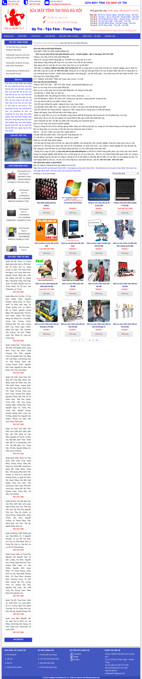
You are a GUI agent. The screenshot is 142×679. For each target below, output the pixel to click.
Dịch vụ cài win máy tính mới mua (72, 244)
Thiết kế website (76, 678)
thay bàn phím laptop (19, 117)
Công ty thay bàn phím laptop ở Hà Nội (125, 204)
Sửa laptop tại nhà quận (76, 168)
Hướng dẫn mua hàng (48, 655)
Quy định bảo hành (47, 663)
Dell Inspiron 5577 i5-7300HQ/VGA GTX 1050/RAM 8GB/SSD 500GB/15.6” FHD (19, 195)
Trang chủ (37, 43)
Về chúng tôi (11, 655)
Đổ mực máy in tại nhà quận (62, 171)
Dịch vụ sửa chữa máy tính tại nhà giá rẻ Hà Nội (47, 325)
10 (97, 340)
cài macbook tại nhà (19, 111)
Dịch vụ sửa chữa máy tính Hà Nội (72, 285)
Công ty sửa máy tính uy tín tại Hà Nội (99, 204)
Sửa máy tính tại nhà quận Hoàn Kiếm (52, 168)
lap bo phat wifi (25, 125)
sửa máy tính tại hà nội (18, 92)
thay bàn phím (18, 120)
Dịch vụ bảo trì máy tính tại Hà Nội (46, 244)
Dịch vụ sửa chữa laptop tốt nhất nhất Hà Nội (47, 285)
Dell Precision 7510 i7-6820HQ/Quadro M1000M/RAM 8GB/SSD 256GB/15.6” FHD (19, 233)
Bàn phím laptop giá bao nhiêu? (46, 204)
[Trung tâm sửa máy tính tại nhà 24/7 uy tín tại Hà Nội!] (71, 19)
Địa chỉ (9, 663)
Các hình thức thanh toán (49, 659)
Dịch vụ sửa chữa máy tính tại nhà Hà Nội (73, 325)
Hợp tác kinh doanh (14, 667)
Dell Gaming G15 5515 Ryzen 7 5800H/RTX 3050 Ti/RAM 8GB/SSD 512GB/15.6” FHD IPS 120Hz (19, 176)
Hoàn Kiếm (90, 168)
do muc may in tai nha (18, 100)
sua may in (22, 106)
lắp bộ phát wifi (11, 125)
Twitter (75, 657)
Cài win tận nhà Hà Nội (73, 203)
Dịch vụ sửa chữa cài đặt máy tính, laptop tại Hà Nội (125, 244)
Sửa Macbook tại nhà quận (106, 168)
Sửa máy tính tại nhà (51, 43)
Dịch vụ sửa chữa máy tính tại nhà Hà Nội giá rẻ (99, 325)
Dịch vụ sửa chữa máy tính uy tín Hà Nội (125, 325)
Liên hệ (9, 659)
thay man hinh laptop (23, 122)
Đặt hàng (46, 213)
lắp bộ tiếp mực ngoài (13, 128)
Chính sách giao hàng (48, 667)
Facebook (77, 654)
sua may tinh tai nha (16, 86)
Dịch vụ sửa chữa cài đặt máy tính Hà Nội (99, 244)
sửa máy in (12, 106)
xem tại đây (70, 165)
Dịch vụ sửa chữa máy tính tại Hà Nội (125, 285)
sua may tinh (19, 89)
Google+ (76, 660)
